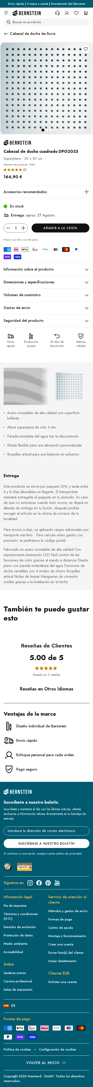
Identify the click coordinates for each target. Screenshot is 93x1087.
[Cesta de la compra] (85, 13)
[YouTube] (57, 883)
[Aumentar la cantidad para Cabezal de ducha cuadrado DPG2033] (23, 227)
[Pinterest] (48, 883)
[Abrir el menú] (6, 13)
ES (13, 1005)
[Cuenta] (66, 13)
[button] (13, 169)
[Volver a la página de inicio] (27, 13)
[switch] (10, 1079)
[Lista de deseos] (76, 13)
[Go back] (6, 33)
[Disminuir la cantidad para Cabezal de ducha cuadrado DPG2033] (8, 227)
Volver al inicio (42, 1062)
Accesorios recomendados (25, 191)
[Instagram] (30, 883)
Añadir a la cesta (60, 228)
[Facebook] (39, 883)
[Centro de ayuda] (57, 13)
